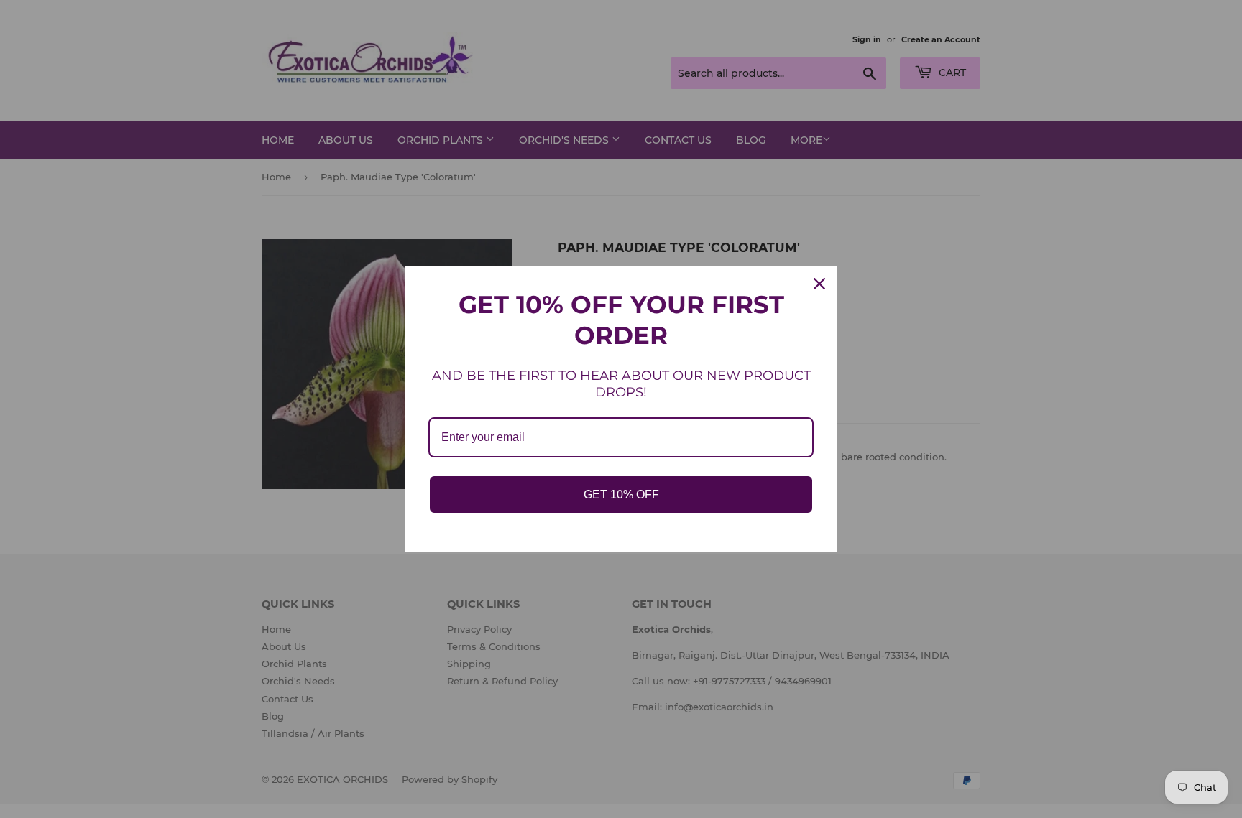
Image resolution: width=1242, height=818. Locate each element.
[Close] (819, 283)
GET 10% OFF (621, 494)
